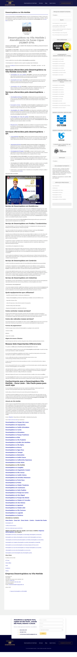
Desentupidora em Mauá (57, 98)
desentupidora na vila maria (35, 534)
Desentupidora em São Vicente (58, 70)
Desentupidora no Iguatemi (14, 505)
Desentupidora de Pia (56, 194)
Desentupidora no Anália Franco (15, 457)
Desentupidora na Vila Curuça (14, 472)
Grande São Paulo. (41, 520)
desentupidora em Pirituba (25, 539)
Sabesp (6, 570)
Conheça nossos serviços (10, 525)
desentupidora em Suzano (10, 534)
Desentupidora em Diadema (58, 94)
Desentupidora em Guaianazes (15, 487)
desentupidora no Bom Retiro (37, 539)
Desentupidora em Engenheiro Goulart (17, 470)
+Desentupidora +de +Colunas (16, 110)
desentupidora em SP (9, 552)
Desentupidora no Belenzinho (14, 455)
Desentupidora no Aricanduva (14, 432)
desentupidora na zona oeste (11, 550)
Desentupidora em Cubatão (58, 68)
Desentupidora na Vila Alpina (14, 445)
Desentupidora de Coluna (57, 190)
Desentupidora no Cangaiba (14, 467)
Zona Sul (17, 520)
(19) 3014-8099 (18, 581)
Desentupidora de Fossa (57, 192)
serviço (21, 171)
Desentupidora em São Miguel (15, 495)
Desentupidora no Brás (12, 437)
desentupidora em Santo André (23, 537)
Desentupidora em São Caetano (59, 107)
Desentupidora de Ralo (57, 197)
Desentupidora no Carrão (13, 430)
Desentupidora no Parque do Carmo (17, 492)
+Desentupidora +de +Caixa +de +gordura (19, 116)
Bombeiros (7, 568)
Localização (12, 65)
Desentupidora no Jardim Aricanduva (17, 427)
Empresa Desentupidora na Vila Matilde (18, 591)
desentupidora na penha (23, 542)
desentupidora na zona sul (11, 545)
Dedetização (55, 188)
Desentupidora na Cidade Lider (15, 508)
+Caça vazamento (14, 136)
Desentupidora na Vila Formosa (15, 510)
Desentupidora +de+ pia (16, 86)
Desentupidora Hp (18, 552)
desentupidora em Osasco (35, 537)
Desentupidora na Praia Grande (59, 72)
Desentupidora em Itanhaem (58, 65)
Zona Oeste (24, 520)
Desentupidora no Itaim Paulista (15, 490)
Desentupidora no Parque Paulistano (17, 435)
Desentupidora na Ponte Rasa (15, 480)
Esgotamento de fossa (16, 144)
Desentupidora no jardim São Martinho (17, 442)
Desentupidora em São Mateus (15, 502)
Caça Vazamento (55, 185)
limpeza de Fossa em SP (33, 545)
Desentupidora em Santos (57, 74)
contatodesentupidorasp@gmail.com (16, 584)
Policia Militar (8, 562)
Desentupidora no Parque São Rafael (17, 497)
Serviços (41, 3)
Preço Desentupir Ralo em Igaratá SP (60, 34)
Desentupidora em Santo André (59, 103)
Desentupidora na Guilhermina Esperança (18, 460)
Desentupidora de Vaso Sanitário (59, 199)
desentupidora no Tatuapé (23, 547)
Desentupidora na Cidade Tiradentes (17, 485)
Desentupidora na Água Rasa (14, 450)
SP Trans (7, 560)
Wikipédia (11, 417)
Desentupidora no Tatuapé (14, 452)
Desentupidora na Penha (13, 482)
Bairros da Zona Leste (13, 419)
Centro (32, 520)
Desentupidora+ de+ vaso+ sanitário (18, 74)
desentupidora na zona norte (24, 550)
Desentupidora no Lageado (14, 513)
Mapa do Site (49, 648)
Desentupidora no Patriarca (14, 515)
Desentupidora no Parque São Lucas (17, 422)
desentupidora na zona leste (35, 547)
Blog (46, 3)
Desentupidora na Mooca (13, 447)
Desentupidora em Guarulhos (58, 85)
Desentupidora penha (27, 552)
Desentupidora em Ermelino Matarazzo (17, 477)
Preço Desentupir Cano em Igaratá (59, 32)
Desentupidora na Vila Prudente (15, 440)
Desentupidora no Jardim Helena (16, 475)
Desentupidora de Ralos (15, 105)
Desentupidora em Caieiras (58, 92)
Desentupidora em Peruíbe (58, 61)
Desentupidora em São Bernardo (12, 539)
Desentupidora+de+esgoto (16, 79)
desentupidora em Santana (22, 545)
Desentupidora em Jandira (57, 96)
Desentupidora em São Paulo (30, 3)
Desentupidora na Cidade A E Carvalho (17, 500)
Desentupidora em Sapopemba (15, 424)
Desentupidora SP (9, 523)
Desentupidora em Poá (57, 100)
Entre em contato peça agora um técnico (13, 528)
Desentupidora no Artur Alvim (14, 462)
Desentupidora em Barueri (58, 89)
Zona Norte (9, 520)
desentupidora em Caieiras (11, 537)
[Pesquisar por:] (62, 15)
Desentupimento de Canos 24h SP (59, 23)
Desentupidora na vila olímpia (23, 534)
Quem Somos (52, 3)
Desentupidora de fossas (16, 97)
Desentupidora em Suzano (58, 87)
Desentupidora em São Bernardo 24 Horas (61, 105)
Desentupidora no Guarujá (58, 59)
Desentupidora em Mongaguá (58, 63)
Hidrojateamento (14, 124)
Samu (6, 565)
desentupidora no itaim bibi (34, 542)
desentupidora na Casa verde (11, 547)
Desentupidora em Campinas (11, 542)
